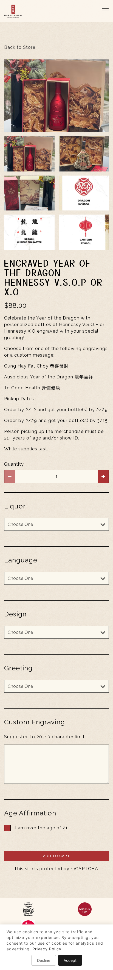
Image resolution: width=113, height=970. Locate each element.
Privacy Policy (46, 949)
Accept (70, 960)
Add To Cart (56, 856)
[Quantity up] (103, 476)
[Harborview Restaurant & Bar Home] (26, 11)
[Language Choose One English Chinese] (56, 578)
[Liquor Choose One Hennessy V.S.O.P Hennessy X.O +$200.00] (56, 524)
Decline (43, 960)
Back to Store (19, 47)
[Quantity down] (9, 476)
